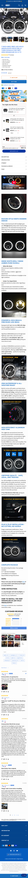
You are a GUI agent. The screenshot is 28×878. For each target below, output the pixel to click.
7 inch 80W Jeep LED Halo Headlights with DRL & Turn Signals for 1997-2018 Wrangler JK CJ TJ (13, 820)
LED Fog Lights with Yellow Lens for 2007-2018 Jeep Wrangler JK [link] (17, 119)
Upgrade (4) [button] (19, 657)
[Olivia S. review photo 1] (4, 687)
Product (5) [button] (21, 655)
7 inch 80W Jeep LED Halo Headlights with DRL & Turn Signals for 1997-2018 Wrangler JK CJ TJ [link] (16, 109)
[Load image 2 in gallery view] (9, 39)
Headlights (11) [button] (14, 655)
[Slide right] (26, 22)
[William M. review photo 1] (4, 806)
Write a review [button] (14, 628)
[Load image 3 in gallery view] (15, 39)
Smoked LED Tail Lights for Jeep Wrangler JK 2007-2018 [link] (17, 138)
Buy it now (14, 81)
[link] (5, 110)
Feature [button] (14, 663)
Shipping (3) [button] (7, 660)
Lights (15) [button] (6, 655)
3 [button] (14, 815)
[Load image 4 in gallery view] (21, 39)
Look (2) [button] (22, 660)
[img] (4, 671)
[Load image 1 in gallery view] (4, 39)
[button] (2, 5)
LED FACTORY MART (12, 858)
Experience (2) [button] (15, 660)
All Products (6, 819)
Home (2, 819)
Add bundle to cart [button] (14, 151)
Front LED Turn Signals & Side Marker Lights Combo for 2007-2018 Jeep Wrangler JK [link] (17, 127)
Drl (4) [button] (7, 657)
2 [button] (12, 815)
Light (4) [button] (13, 657)
